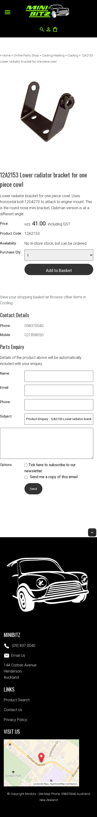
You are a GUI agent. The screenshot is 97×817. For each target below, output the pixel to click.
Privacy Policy (15, 719)
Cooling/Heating (53, 55)
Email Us (18, 655)
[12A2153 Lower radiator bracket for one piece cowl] (46, 157)
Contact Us (13, 710)
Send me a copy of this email (53, 477)
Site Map (44, 794)
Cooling (73, 55)
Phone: (5, 326)
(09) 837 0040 (23, 645)
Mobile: (5, 335)
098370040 (34, 326)
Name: (5, 374)
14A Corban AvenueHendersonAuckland (20, 671)
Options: (6, 465)
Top (92, 532)
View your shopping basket (22, 297)
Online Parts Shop (26, 55)
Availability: (8, 243)
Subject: (6, 416)
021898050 (34, 335)
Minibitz (30, 794)
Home (6, 55)
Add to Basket (59, 270)
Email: (4, 388)
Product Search (17, 700)
